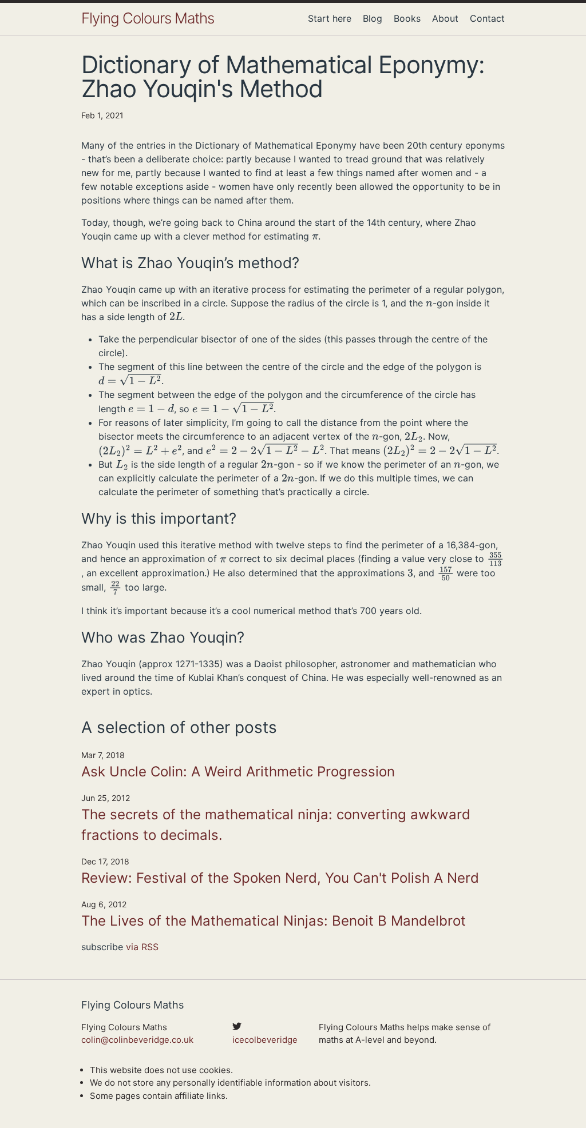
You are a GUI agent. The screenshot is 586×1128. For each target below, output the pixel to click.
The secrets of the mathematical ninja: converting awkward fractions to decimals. (275, 824)
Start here (329, 18)
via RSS (142, 946)
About (445, 18)
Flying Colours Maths (147, 18)
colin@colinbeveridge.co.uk (137, 1039)
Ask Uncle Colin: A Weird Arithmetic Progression (238, 771)
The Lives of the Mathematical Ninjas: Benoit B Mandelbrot (273, 920)
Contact (487, 18)
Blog (372, 18)
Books (407, 18)
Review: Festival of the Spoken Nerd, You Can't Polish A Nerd (280, 878)
